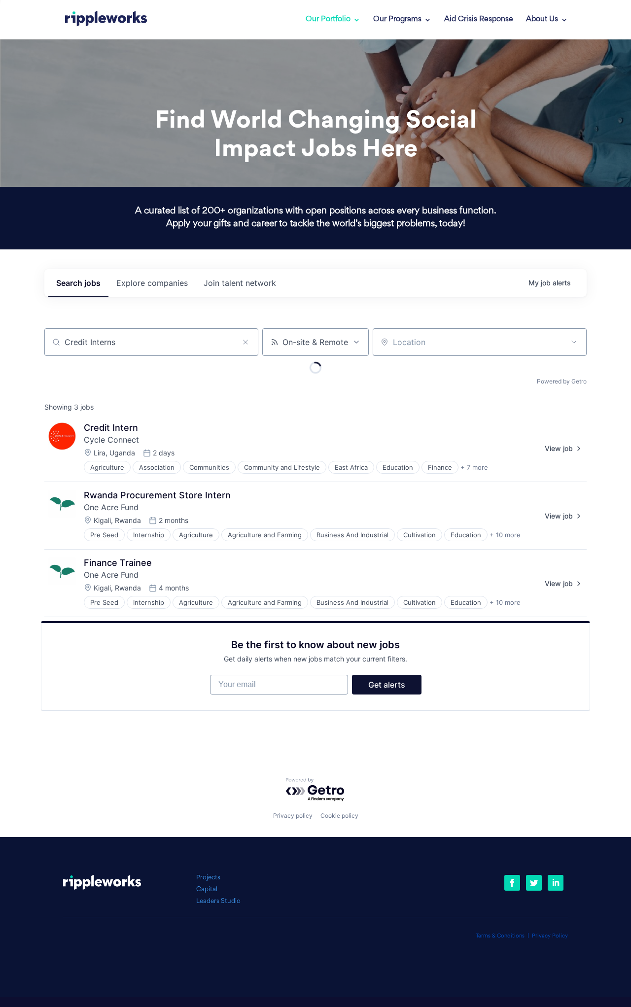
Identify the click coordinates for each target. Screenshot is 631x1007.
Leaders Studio (218, 901)
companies (152, 283)
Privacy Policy (550, 936)
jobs (78, 283)
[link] (106, 20)
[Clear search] (245, 342)
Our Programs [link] (397, 19)
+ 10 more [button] (505, 535)
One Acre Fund (111, 507)
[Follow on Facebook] (512, 883)
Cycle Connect (111, 440)
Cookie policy (339, 815)
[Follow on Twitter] (534, 883)
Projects (208, 877)
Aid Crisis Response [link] (478, 19)
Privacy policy (293, 815)
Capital (206, 889)
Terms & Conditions (500, 936)
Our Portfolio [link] (328, 19)
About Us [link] (542, 19)
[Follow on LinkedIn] (555, 883)
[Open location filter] (574, 342)
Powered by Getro (562, 381)
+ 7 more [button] (474, 467)
